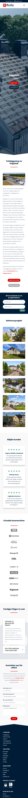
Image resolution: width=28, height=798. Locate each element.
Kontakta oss (6, 776)
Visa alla (5, 745)
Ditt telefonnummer (9, 694)
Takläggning (6, 735)
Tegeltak (5, 753)
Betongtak (5, 751)
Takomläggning (7, 741)
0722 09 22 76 (14, 87)
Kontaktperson (7, 688)
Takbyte (5, 739)
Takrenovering (6, 737)
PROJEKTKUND (14, 285)
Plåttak (4, 760)
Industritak (5, 755)
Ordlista (5, 772)
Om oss (5, 768)
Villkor (4, 774)
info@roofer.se (7, 273)
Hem (11, 78)
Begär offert (14, 83)
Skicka (22, 310)
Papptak (5, 757)
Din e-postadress (8, 700)
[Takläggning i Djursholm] (14, 358)
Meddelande (6, 706)
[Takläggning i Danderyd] (14, 375)
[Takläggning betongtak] (14, 409)
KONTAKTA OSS (14, 280)
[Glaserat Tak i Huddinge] (14, 392)
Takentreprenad (7, 743)
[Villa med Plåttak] (14, 426)
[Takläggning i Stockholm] (14, 341)
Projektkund (6, 770)
